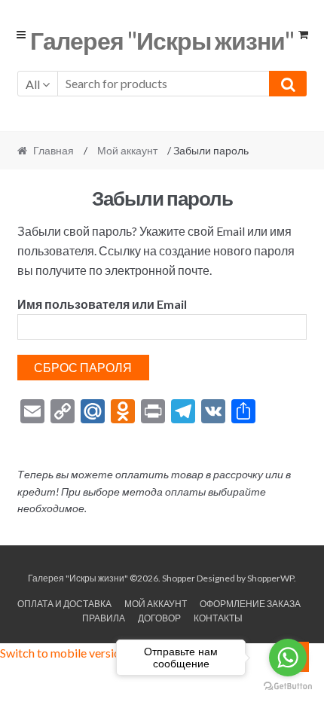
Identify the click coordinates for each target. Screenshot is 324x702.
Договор (159, 618)
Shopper (178, 578)
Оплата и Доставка (64, 603)
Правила (103, 618)
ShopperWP (270, 578)
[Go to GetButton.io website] (288, 686)
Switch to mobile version (63, 653)
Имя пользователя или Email (102, 304)
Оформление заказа (250, 603)
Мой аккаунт (127, 150)
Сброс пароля (83, 367)
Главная (53, 150)
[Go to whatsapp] (288, 657)
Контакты (218, 618)
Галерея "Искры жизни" (162, 40)
